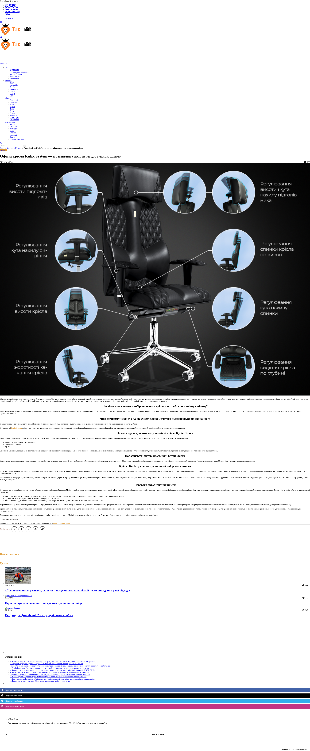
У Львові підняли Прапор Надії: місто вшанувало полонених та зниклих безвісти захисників (48, 677)
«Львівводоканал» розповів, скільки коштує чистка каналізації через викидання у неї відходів (67, 590)
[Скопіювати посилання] (42, 529)
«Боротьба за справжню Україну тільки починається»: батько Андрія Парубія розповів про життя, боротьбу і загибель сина (60, 666)
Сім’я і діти (14, 118)
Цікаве (7, 98)
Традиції (13, 135)
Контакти (9, 18)
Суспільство (10, 122)
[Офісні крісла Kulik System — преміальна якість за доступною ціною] (155, 395)
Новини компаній (17, 139)
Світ (11, 96)
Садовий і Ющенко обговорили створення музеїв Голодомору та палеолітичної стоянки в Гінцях (50, 675)
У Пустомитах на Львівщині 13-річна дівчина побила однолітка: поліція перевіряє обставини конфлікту (53, 679)
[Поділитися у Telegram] (35, 529)
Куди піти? (14, 70)
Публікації (14, 126)
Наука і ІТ (14, 85)
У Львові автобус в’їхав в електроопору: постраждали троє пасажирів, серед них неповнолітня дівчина (52, 661)
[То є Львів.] (16, 35)
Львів (7, 67)
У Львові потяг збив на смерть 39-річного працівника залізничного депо (40, 681)
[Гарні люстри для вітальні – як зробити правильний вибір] (18, 596)
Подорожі (14, 100)
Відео (12, 111)
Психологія (14, 120)
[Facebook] (147, 740)
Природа (13, 102)
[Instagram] (153, 740)
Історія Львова (16, 74)
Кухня (12, 107)
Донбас (13, 87)
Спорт (12, 94)
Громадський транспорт (19, 72)
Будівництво (15, 76)
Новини (8, 81)
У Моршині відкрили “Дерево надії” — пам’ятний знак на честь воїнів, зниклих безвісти (46, 664)
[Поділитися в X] (28, 529)
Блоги (12, 137)
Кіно (12, 131)
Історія (12, 124)
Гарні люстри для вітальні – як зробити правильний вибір (43, 602)
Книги (12, 104)
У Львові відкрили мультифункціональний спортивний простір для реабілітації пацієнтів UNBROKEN (52, 670)
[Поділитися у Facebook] (21, 529)
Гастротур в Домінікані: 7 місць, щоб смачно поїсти (39, 615)
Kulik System (16, 428)
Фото (12, 109)
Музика (13, 133)
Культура (13, 128)
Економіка (14, 89)
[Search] (1, 37)
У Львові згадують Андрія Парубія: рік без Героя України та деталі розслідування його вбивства (49, 672)
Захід (12, 83)
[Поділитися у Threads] (14, 529)
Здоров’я (13, 115)
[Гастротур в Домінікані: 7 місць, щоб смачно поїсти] (12, 608)
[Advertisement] (44, 56)
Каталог (10, 148)
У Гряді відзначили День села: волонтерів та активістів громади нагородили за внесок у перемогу (50, 668)
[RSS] (166, 740)
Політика (13, 91)
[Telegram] (160, 740)
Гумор (12, 113)
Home (2, 148)
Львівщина (14, 78)
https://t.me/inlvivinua (61, 523)
